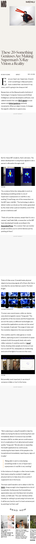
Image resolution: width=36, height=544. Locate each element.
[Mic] (3, 4)
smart (28, 343)
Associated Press (7, 226)
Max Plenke (6, 74)
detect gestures (14, 103)
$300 (3, 487)
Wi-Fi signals (22, 100)
